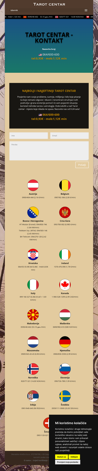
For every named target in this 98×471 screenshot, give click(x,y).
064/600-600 (50, 54)
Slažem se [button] (61, 457)
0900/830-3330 (59, 354)
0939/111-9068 (58, 408)
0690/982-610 (58, 327)
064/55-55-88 (23, 267)
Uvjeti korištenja (40, 460)
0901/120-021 (42, 435)
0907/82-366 (59, 197)
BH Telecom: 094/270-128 (31, 236)
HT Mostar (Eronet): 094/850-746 (33, 224)
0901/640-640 (27, 408)
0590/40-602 (37, 17)
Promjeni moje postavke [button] (67, 462)
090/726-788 (59, 381)
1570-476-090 (59, 267)
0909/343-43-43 (27, 354)
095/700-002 (59, 224)
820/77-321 (69, 17)
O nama (27, 460)
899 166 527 (25, 297)
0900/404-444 (28, 197)
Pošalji (82, 165)
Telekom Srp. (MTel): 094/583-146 (33, 230)
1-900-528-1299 (58, 297)
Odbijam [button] (74, 457)
